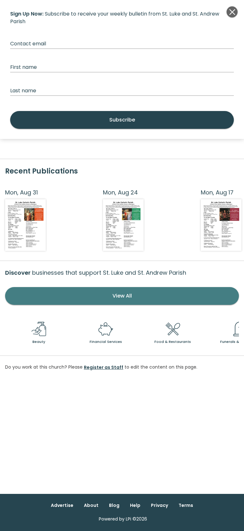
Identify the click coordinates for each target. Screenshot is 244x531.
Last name (23, 90)
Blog (114, 505)
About (91, 505)
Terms (186, 505)
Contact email (28, 43)
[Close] (232, 11)
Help (135, 505)
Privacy (159, 505)
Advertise (62, 505)
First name (23, 67)
